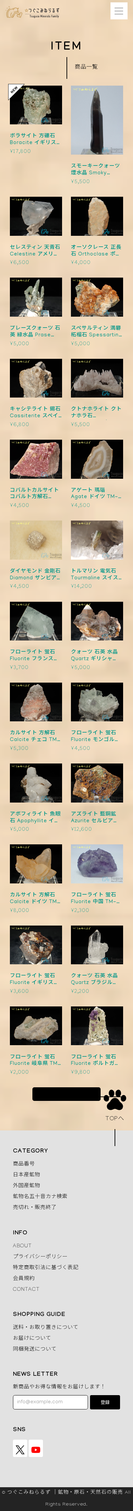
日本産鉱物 (26, 1175)
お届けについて (32, 1339)
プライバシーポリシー (40, 1257)
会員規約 (24, 1279)
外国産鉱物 (26, 1186)
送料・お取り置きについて (45, 1328)
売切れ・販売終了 (35, 1208)
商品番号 (24, 1164)
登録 (105, 1403)
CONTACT (26, 1290)
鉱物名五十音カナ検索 (40, 1197)
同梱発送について (35, 1350)
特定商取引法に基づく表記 (45, 1268)
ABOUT (22, 1246)
